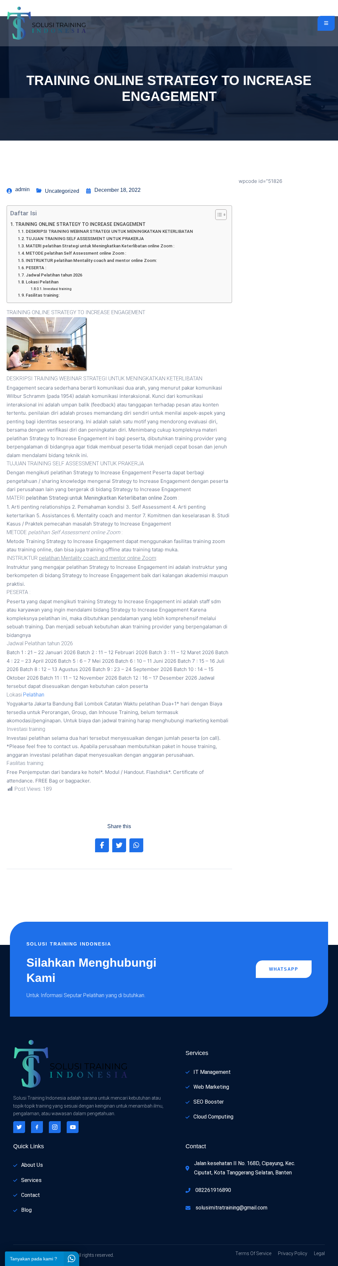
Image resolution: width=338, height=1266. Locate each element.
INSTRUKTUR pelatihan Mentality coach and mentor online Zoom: (91, 260)
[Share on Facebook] (102, 845)
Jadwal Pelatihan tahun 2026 (54, 275)
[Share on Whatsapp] (136, 845)
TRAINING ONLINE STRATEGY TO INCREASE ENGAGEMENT (80, 224)
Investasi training (57, 288)
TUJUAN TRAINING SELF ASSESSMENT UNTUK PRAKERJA (85, 238)
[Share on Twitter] (119, 845)
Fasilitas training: (42, 295)
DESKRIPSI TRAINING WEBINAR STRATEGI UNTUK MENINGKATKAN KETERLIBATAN (109, 231)
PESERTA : (36, 268)
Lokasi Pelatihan (42, 282)
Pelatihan (33, 695)
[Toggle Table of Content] (217, 214)
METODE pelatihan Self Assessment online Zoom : (76, 253)
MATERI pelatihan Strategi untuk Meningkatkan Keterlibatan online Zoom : (100, 246)
